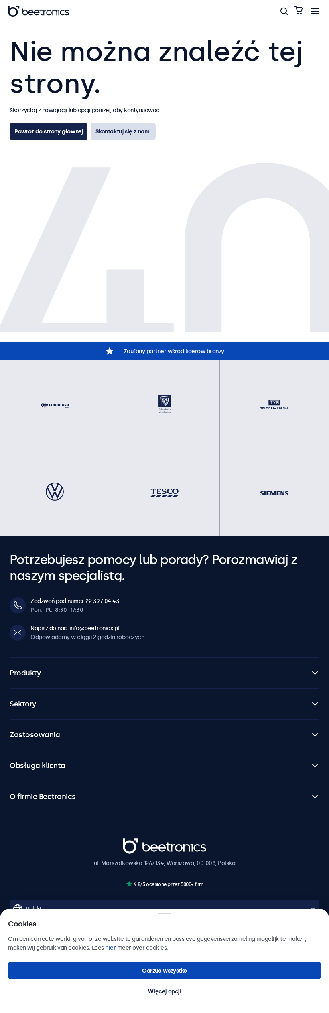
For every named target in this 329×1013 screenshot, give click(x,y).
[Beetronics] (38, 11)
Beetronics (137, 842)
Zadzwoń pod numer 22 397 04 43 (74, 601)
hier (110, 947)
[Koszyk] (298, 11)
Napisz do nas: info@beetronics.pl (74, 628)
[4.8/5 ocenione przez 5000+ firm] (129, 883)
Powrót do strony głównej (48, 131)
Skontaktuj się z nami (123, 131)
